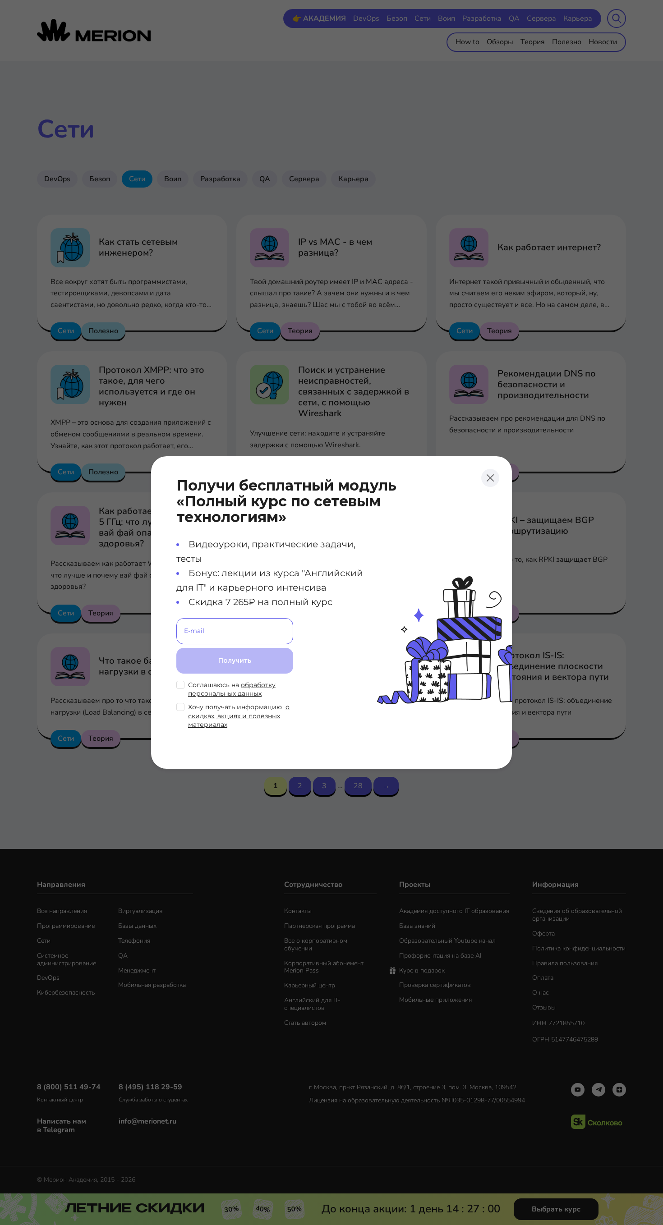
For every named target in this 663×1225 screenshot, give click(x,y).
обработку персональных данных (232, 689)
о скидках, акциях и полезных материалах (239, 716)
